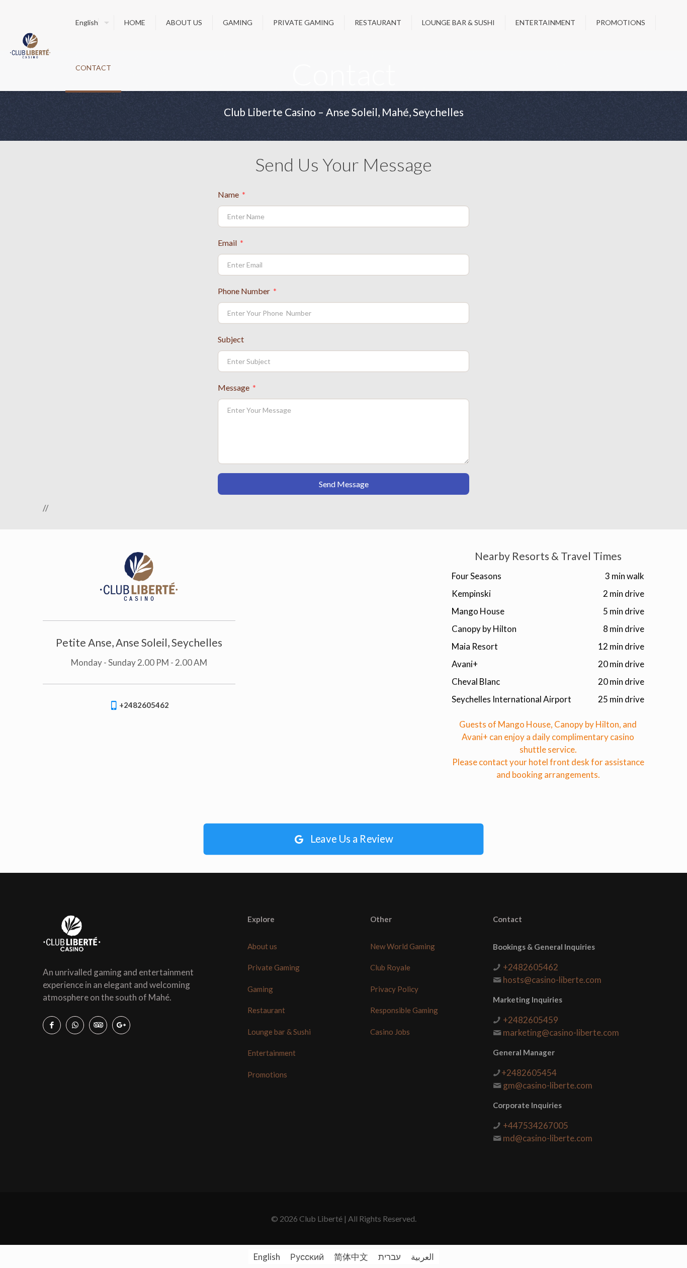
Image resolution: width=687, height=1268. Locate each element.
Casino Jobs (390, 1031)
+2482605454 (529, 1072)
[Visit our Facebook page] (52, 1025)
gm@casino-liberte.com (547, 1085)
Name (231, 194)
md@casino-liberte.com (547, 1138)
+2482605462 (530, 967)
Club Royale (390, 967)
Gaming (260, 988)
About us (262, 946)
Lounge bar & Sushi (279, 1031)
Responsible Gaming (404, 1010)
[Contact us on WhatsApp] (75, 1025)
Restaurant (266, 1010)
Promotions (267, 1074)
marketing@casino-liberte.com (561, 1032)
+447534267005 (535, 1125)
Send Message (344, 484)
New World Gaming (402, 946)
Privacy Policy (394, 988)
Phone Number (247, 291)
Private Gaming (273, 967)
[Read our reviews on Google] (121, 1025)
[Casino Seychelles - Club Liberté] (30, 45)
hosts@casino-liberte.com (552, 979)
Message (237, 387)
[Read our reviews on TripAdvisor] (98, 1025)
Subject (231, 339)
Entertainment (271, 1052)
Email (230, 242)
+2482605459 (530, 1020)
